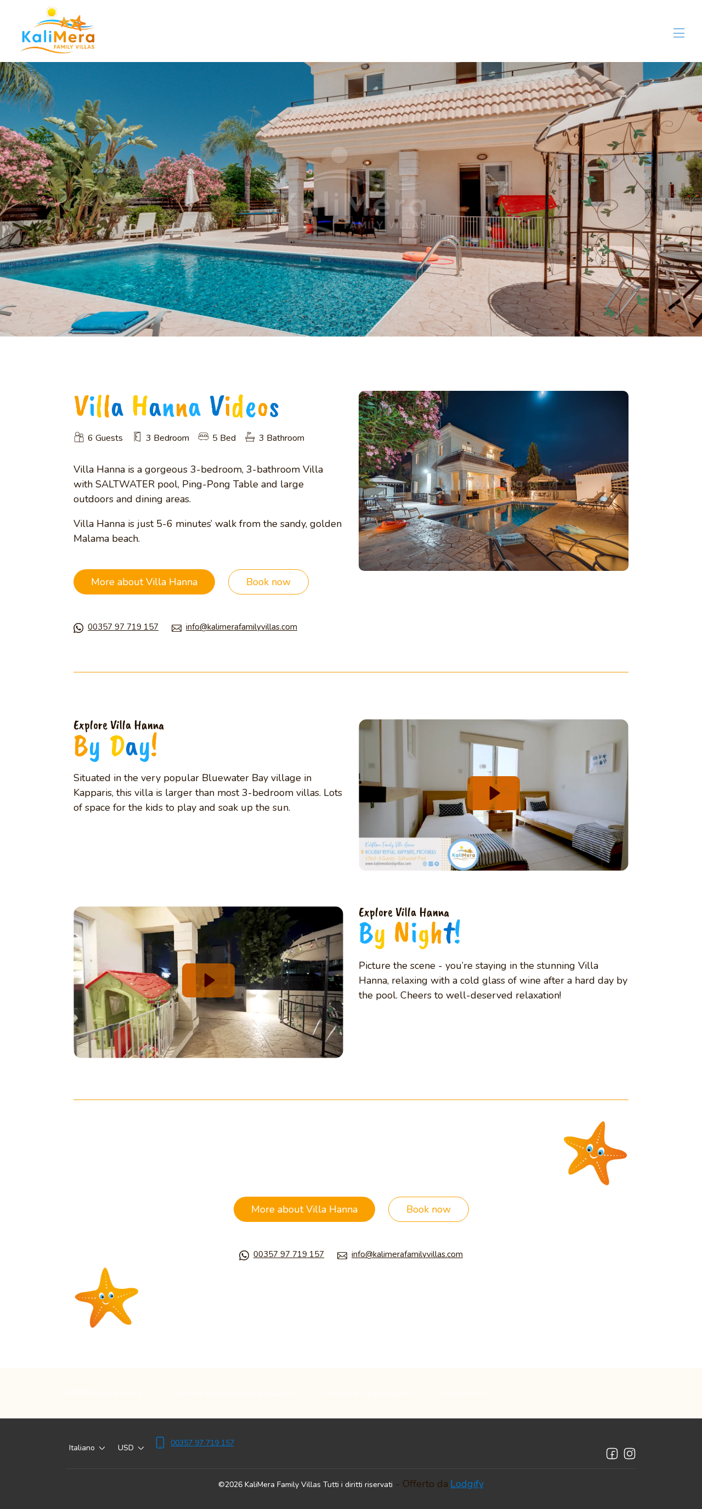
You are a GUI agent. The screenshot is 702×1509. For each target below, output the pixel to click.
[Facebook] (612, 1453)
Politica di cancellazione (368, 1393)
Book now (268, 581)
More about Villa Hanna (144, 581)
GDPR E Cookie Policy (103, 1393)
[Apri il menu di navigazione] (678, 33)
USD (126, 1448)
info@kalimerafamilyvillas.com (241, 626)
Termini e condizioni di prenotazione (234, 1393)
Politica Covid (463, 1393)
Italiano (82, 1448)
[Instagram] (629, 1453)
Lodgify (467, 1483)
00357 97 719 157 (123, 626)
